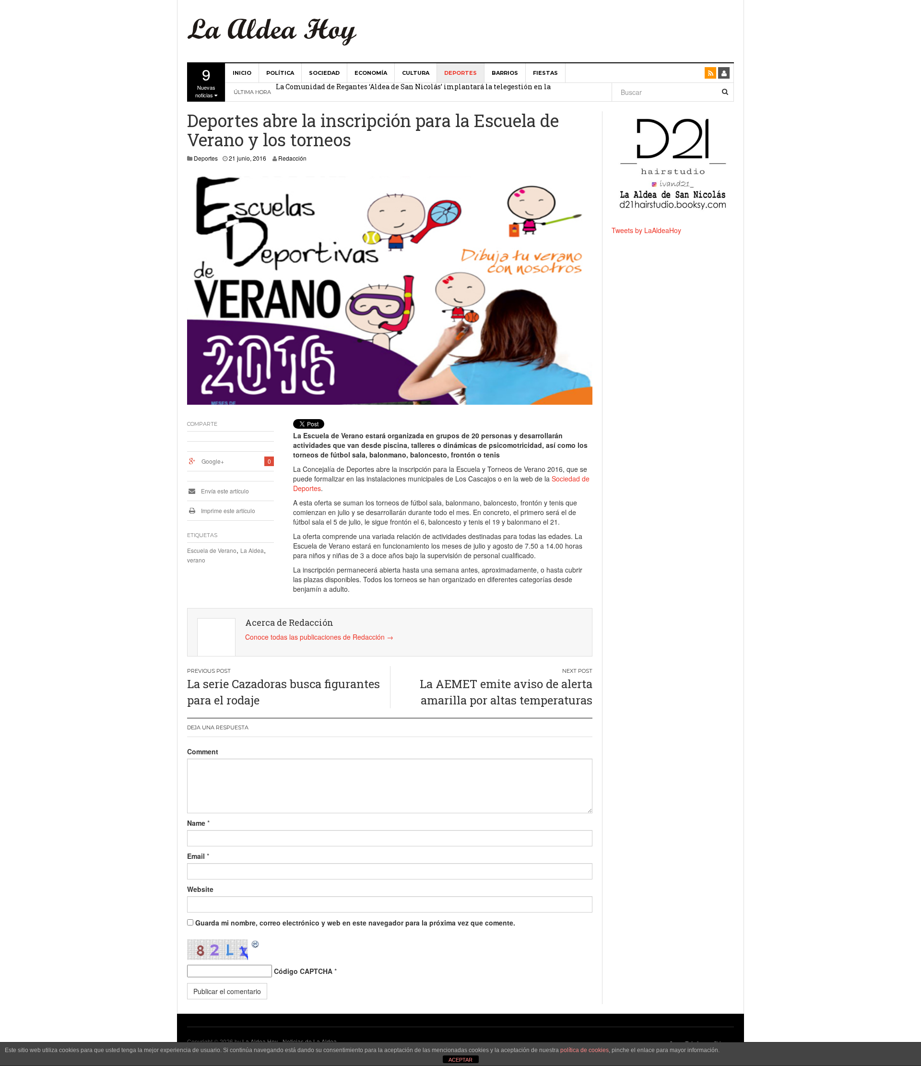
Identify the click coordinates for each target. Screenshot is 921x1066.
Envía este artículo (224, 491)
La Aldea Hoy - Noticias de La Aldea (289, 1041)
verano (196, 560)
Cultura (415, 73)
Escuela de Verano (211, 550)
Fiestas (545, 73)
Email (196, 856)
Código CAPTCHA (303, 971)
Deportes (460, 73)
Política (280, 73)
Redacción (292, 158)
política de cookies (584, 1050)
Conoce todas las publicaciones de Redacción (319, 637)
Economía (370, 73)
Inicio (242, 73)
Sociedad (324, 73)
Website (200, 889)
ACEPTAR (460, 1060)
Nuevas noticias (205, 81)
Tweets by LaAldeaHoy (646, 230)
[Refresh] (255, 944)
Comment (202, 751)
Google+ (212, 461)
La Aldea (252, 550)
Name (196, 823)
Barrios (505, 73)
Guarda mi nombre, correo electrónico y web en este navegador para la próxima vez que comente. (355, 922)
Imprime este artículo (227, 510)
